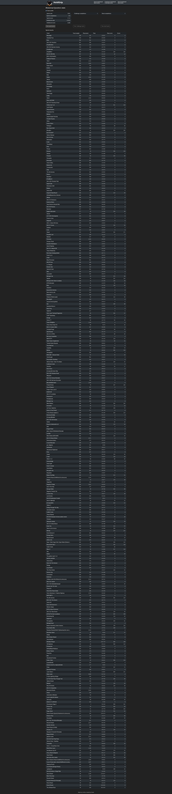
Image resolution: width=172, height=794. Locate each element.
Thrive (48, 692)
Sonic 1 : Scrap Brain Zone (53, 745)
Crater (48, 456)
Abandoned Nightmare (52, 449)
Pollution (49, 519)
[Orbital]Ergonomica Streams (53, 195)
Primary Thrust (50, 241)
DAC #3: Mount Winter (52, 438)
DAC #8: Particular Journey (53, 47)
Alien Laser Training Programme (54, 313)
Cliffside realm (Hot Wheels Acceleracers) (57, 579)
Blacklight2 (49, 299)
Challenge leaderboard (110, 1)
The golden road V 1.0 (52, 556)
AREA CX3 (49, 540)
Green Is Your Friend (52, 410)
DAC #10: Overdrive (51, 42)
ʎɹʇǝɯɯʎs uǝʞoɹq (51, 521)
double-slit (49, 391)
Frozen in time (50, 218)
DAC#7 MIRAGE (51, 500)
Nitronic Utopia (50, 607)
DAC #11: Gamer (51, 581)
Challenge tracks (109, 3)
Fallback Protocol (51, 58)
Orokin (48, 454)
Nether (48, 421)
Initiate (48, 634)
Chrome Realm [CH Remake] (54, 780)
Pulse (48, 667)
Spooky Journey (50, 725)
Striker (48, 77)
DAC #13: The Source (52, 600)
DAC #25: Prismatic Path (53, 181)
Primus (48, 148)
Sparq (48, 553)
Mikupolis (49, 375)
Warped (48, 683)
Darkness (49, 577)
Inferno (48, 79)
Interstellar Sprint (51, 509)
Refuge (48, 565)
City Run (49, 366)
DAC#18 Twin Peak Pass (53, 739)
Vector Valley (50, 162)
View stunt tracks (105, 26)
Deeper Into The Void (52, 586)
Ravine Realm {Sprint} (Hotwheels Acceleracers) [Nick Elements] (62, 713)
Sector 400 (49, 190)
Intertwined (49, 447)
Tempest (49, 155)
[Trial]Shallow (50, 44)
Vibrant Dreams (50, 109)
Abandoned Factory (51, 658)
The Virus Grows (51, 570)
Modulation (49, 139)
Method (48, 114)
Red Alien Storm (50, 632)
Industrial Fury (50, 37)
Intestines (49, 287)
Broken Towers (50, 651)
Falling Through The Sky (53, 507)
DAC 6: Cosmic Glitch (52, 327)
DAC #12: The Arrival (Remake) (54, 720)
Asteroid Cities (50, 269)
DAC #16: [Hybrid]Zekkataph (53, 583)
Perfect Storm (50, 123)
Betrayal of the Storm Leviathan (54, 280)
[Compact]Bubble (51, 417)
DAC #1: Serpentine (51, 688)
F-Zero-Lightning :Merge (52, 676)
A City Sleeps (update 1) (52, 412)
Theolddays (49, 144)
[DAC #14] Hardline (51, 56)
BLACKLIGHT (50, 132)
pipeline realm (50, 736)
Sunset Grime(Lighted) (52, 301)
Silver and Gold (50, 100)
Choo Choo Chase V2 (52, 324)
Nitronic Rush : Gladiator (52, 741)
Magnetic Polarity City (52, 491)
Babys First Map (50, 475)
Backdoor (49, 176)
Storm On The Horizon (52, 563)
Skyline (48, 278)
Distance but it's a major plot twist (54, 664)
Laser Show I (50, 671)
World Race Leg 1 (51, 748)
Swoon (48, 213)
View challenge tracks (79, 26)
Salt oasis (49, 699)
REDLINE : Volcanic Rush (53, 354)
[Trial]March (49, 179)
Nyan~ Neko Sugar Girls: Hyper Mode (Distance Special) (60, 542)
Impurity (48, 70)
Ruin (48, 40)
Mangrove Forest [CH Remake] (54, 732)
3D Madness (50, 644)
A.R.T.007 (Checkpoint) (52, 216)
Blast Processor (50, 260)
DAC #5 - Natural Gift (52, 248)
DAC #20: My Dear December (54, 380)
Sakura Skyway (50, 135)
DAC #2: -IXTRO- (51, 334)
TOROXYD (49, 708)
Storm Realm (50, 773)
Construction (50, 167)
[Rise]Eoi (49, 130)
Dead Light (49, 463)
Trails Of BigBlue (51, 322)
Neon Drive (49, 368)
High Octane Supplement (53, 340)
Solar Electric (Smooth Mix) (53, 204)
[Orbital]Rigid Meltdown (52, 648)
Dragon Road (50, 428)
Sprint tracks (97, 3)
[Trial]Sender (50, 49)
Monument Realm (51, 690)
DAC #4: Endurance (51, 199)
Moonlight (49, 35)
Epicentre (49, 63)
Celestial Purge (50, 329)
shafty (48, 95)
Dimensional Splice (51, 440)
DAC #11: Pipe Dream (52, 611)
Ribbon (48, 188)
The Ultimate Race (51, 787)
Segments (49, 482)
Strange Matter (50, 489)
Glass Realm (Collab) (52, 727)
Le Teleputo (49, 264)
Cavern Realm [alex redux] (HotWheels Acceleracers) (59, 762)
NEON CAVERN (51, 558)
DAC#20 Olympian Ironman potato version (57, 516)
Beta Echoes (50, 81)
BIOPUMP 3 (50, 595)
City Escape (49, 357)
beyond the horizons (51, 290)
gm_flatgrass (50, 445)
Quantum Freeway (51, 669)
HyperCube (49, 183)
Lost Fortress (50, 107)
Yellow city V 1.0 (51, 105)
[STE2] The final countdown (53, 614)
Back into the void (51, 292)
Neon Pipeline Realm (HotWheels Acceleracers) (58, 759)
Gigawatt (49, 220)
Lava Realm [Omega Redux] (53, 766)
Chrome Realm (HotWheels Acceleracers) (57, 477)
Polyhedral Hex (50, 111)
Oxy (48, 551)
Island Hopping (50, 246)
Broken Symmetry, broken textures (55, 625)
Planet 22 (49, 588)
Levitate (48, 433)
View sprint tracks (50, 26)
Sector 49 (49, 602)
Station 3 (49, 505)
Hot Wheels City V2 (51, 750)
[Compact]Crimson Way (52, 371)
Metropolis (49, 84)
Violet (48, 257)
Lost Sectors (50, 496)
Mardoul (49, 236)
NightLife (49, 310)
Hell (48, 426)
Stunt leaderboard (122, 1)
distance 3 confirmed (52, 701)
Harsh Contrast (50, 465)
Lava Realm (49, 567)
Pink (48, 146)
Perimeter (49, 239)
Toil (47, 303)
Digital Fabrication (51, 211)
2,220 (69, 22)
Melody (48, 530)
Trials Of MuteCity (51, 250)
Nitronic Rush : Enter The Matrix (54, 361)
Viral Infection (50, 639)
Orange (48, 317)
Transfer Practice (51, 118)
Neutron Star (50, 266)
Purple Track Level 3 (52, 389)
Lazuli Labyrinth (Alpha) (52, 697)
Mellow (48, 350)
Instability (49, 347)
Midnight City (50, 276)
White (48, 121)
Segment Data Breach (52, 192)
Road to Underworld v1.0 (53, 424)
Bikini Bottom (50, 403)
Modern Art (49, 165)
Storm (48, 98)
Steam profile (50, 10)
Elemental (49, 160)
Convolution (49, 574)
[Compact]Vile (50, 502)
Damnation (49, 273)
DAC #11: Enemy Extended (53, 378)
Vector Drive (50, 560)
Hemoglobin (50, 352)
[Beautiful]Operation (51, 382)
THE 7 (48, 61)
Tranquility (49, 743)
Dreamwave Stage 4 (51, 704)
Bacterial (49, 209)
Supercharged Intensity (52, 116)
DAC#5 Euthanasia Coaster (53, 498)
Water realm (49, 674)
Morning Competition (52, 336)
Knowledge (49, 86)
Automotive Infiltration (52, 695)
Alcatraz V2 (49, 729)
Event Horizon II (50, 533)
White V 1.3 (49, 459)
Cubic (48, 142)
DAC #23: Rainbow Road (53, 373)
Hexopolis (49, 158)
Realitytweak (50, 398)
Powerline (49, 653)
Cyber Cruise (50, 546)
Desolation (49, 718)
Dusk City (49, 526)
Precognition (50, 621)
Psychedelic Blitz (51, 627)
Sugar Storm (50, 711)
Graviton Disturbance (52, 243)
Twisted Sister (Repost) (52, 343)
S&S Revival (50, 331)
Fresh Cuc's (49, 255)
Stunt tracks (120, 3)
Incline (48, 67)
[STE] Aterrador (50, 283)
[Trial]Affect (49, 51)
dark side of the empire (52, 757)
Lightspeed (49, 769)
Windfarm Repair (51, 641)
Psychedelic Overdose (52, 359)
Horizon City (50, 572)
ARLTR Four (50, 262)
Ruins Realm (50, 782)
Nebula (48, 153)
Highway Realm (50, 764)
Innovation (49, 405)
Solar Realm (50, 755)
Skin (48, 271)
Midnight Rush (50, 623)
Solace (48, 174)
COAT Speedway (51, 315)
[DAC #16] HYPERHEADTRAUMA (55, 431)
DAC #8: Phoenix (51, 206)
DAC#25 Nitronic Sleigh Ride (54, 771)
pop (48, 655)
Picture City (49, 706)
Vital (48, 169)
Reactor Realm (50, 722)
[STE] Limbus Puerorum (52, 609)
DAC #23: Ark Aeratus (52, 419)
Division (49, 151)
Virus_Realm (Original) (52, 752)
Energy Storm (50, 535)
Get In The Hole (50, 486)
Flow (48, 452)
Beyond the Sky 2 (51, 544)
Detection (49, 294)
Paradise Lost (50, 234)
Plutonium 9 (49, 396)
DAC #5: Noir (50, 137)
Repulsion (49, 472)
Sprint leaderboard (98, 1)
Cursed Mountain (51, 442)
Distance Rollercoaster (52, 297)
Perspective (49, 646)
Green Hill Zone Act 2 (52, 604)
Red (48, 74)
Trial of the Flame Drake (52, 590)
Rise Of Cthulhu (50, 685)
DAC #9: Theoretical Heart (53, 102)
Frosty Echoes (50, 384)
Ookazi (48, 479)
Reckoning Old (50, 616)
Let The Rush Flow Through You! (54, 678)
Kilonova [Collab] (51, 415)
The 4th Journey (50, 597)
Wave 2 (48, 549)
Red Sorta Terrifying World (53, 253)
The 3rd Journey (50, 172)
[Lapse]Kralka (50, 662)
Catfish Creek (50, 512)
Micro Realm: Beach (51, 637)
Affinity (48, 197)
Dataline (49, 227)
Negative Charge (51, 484)
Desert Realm (50, 785)
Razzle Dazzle (50, 537)
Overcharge (49, 93)
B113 (48, 88)
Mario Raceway (50, 776)
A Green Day (50, 493)
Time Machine (50, 345)
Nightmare (49, 618)
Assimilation (50, 468)
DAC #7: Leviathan (51, 394)
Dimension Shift (50, 185)
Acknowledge (50, 461)
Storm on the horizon (52, 528)
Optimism (49, 91)
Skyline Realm (50, 681)
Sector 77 (49, 320)
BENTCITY (49, 338)
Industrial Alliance (51, 306)
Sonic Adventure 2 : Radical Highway (55, 593)
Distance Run (50, 715)
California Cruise (51, 364)
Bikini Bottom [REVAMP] (52, 435)
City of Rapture (50, 387)
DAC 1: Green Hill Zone (52, 223)
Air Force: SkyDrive (51, 408)
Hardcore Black (50, 202)
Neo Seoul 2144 (50, 128)
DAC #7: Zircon (50, 225)
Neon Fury (49, 308)
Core (48, 229)
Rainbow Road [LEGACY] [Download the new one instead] (61, 630)
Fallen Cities (50, 660)
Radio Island (50, 65)
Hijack (48, 232)
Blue (48, 285)
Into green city (50, 470)
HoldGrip (58, 2)
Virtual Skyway (50, 514)
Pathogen (49, 125)
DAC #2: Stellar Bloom (52, 523)
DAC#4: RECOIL (51, 54)
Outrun (48, 72)
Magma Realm (50, 734)
